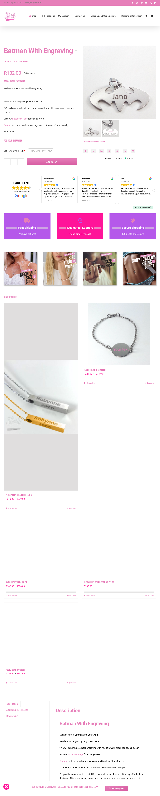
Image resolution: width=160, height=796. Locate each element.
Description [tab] (12, 704)
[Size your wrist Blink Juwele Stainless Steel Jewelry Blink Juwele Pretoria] (60, 253)
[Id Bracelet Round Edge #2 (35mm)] (119, 546)
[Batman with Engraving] (119, 82)
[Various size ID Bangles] (41, 546)
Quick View (72, 508)
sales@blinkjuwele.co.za (33, 3)
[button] (152, 16)
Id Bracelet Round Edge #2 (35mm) (99, 582)
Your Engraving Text (14, 151)
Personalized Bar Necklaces (19, 495)
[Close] (6, 786)
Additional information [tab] (17, 710)
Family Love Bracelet (15, 669)
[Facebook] (85, 151)
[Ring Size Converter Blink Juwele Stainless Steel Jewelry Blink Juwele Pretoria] (99, 253)
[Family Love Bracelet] (41, 634)
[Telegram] (117, 151)
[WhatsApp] (109, 151)
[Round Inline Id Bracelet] (119, 397)
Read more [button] (48, 200)
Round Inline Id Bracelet (95, 495)
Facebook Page (20, 118)
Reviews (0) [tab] (12, 716)
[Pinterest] (125, 151)
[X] (93, 151)
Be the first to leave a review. (16, 61)
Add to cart (51, 162)
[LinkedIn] (101, 151)
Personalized (99, 142)
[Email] (133, 151)
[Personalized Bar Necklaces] (41, 397)
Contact (8, 125)
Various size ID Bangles (16, 582)
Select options (12, 508)
